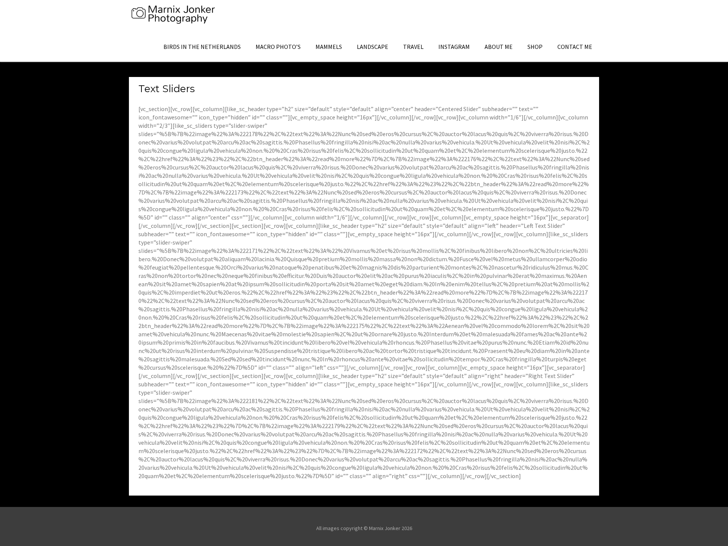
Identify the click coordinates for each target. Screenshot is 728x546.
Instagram (454, 46)
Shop (535, 46)
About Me (499, 46)
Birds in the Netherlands (202, 46)
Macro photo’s (278, 46)
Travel (413, 46)
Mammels (328, 46)
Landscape (372, 46)
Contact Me (574, 46)
